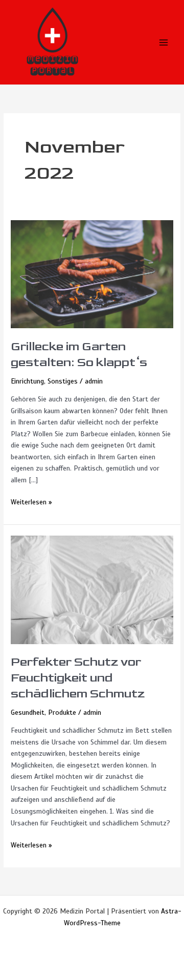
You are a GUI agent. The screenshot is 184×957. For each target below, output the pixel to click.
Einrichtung (27, 381)
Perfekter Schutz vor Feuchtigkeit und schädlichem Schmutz (78, 678)
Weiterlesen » (31, 501)
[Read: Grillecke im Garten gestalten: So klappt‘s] (92, 273)
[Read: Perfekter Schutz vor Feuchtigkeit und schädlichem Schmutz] (92, 589)
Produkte (62, 712)
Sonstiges (63, 381)
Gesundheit (27, 712)
